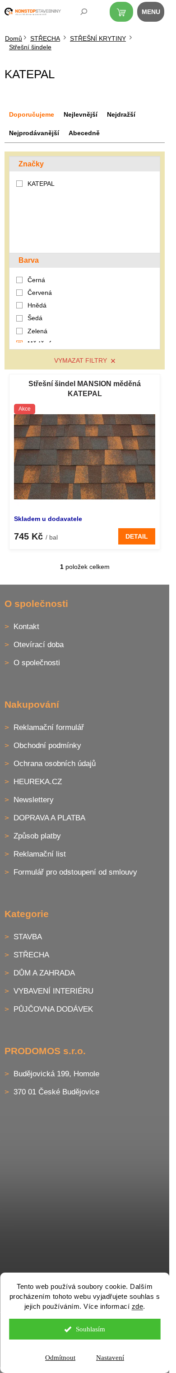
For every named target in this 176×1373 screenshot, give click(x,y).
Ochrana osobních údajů (55, 763)
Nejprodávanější (34, 133)
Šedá (35, 318)
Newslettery (34, 799)
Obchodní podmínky (47, 745)
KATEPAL (42, 183)
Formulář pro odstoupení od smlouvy (75, 872)
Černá (36, 280)
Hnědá (37, 305)
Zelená (37, 331)
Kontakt (26, 626)
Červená (40, 292)
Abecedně (84, 133)
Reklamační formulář (49, 727)
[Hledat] (78, 14)
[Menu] (156, 14)
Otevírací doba (39, 644)
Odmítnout (60, 1357)
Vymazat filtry (80, 360)
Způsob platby (37, 836)
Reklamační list (40, 854)
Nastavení (110, 1357)
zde (138, 1306)
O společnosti (37, 662)
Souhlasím (90, 1329)
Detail (136, 536)
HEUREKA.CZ (38, 781)
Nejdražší (121, 114)
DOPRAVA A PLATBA (49, 818)
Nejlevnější (80, 114)
